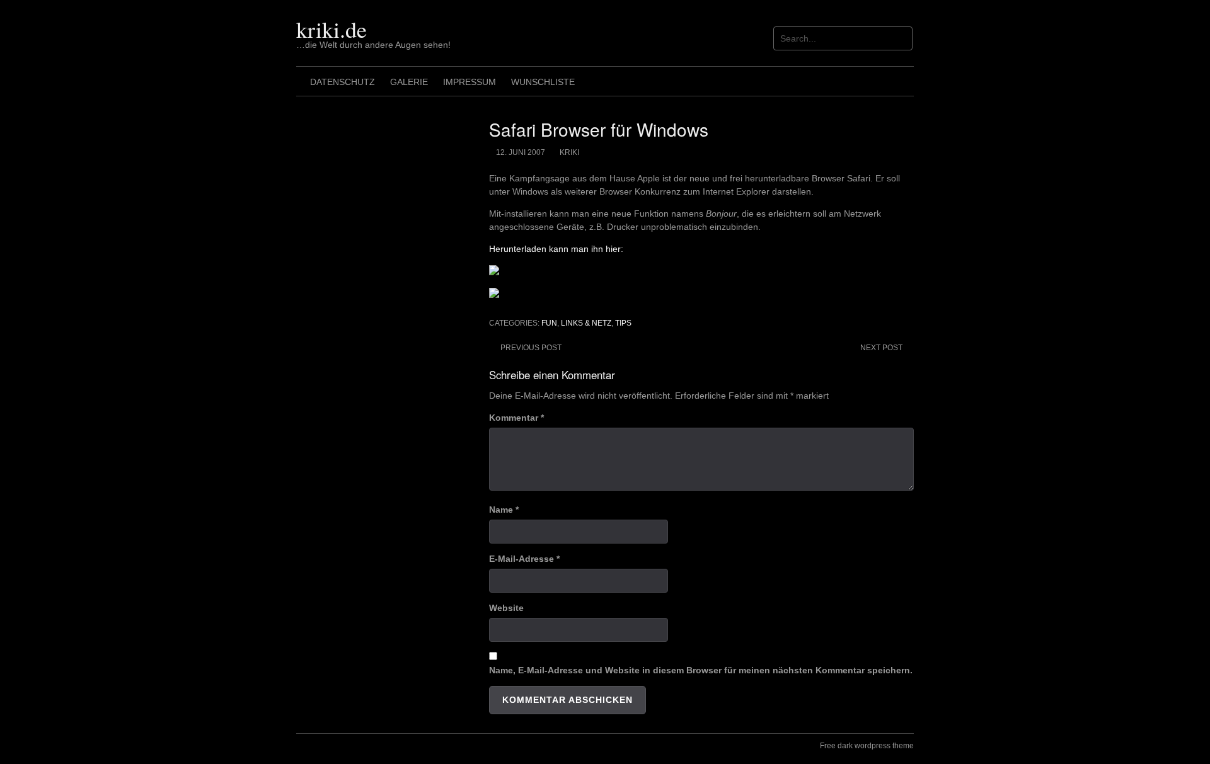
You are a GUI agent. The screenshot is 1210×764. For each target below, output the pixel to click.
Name (504, 510)
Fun (549, 323)
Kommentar (516, 418)
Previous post (531, 347)
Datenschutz (342, 82)
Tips (623, 323)
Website (506, 608)
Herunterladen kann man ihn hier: (556, 249)
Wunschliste (543, 82)
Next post (881, 347)
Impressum (469, 82)
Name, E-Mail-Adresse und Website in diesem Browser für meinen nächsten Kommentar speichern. (701, 670)
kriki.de (331, 29)
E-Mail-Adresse (524, 559)
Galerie (409, 82)
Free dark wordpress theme (867, 745)
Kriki (569, 152)
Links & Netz (586, 323)
